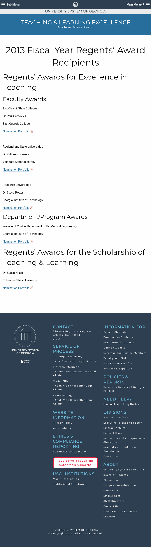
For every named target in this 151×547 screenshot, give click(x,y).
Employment (111, 495)
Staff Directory (113, 501)
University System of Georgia (123, 469)
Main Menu (135, 4)
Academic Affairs (115, 417)
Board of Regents (115, 475)
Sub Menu (13, 4)
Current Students (115, 332)
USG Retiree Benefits (118, 363)
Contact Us (111, 506)
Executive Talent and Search (123, 422)
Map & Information (66, 479)
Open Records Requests (120, 511)
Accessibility (62, 428)
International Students (119, 342)
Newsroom (110, 490)
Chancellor (110, 480)
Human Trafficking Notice (121, 404)
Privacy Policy (62, 422)
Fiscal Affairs (113, 433)
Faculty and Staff (115, 358)
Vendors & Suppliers (117, 368)
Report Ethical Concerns (70, 451)
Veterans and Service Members (125, 353)
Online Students (114, 347)
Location (109, 516)
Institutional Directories (70, 484)
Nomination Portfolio (16, 131)
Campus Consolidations (120, 485)
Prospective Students (118, 337)
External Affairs (114, 428)
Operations (111, 456)
